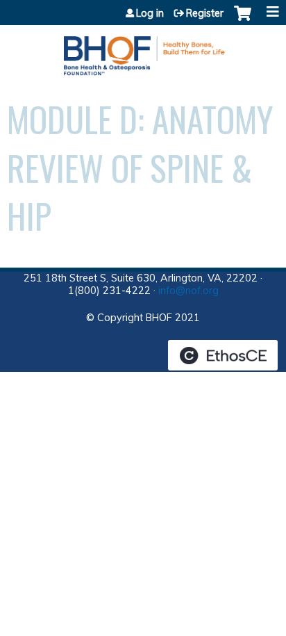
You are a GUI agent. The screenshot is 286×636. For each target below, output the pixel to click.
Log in (150, 13)
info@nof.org (188, 290)
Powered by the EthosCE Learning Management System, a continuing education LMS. (223, 355)
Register (205, 13)
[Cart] (242, 20)
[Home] (143, 50)
